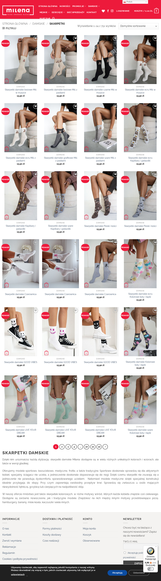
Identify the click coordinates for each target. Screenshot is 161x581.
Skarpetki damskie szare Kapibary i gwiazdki (60, 227)
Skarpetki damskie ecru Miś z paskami (21, 159)
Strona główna (15, 23)
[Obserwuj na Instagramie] (112, 11)
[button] (122, 11)
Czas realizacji (51, 540)
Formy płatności (52, 528)
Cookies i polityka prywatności (19, 558)
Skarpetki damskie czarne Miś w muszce (100, 91)
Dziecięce (57, 12)
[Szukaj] (53, 18)
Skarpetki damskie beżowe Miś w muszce (20, 91)
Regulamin (8, 552)
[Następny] (105, 447)
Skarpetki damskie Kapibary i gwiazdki (21, 227)
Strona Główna (48, 6)
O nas (5, 528)
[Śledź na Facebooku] (108, 11)
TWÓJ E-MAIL (130, 541)
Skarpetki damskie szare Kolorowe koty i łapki (140, 431)
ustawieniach (18, 574)
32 (99, 446)
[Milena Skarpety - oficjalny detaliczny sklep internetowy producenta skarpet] (18, 11)
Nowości (65, 6)
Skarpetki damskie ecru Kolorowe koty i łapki (140, 295)
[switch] (150, 569)
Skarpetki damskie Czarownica (20, 294)
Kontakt (92, 12)
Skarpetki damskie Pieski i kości (100, 226)
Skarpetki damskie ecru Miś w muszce (140, 91)
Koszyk (87, 534)
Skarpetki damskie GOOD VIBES (20, 362)
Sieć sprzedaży (76, 12)
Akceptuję (117, 572)
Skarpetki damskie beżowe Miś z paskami (60, 91)
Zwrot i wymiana (12, 540)
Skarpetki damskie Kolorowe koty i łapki (140, 363)
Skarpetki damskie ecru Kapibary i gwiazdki (140, 159)
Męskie (43, 12)
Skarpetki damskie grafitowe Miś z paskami (60, 159)
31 (93, 446)
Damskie (93, 6)
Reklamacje (9, 546)
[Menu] (156, 547)
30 (86, 446)
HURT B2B (45, 18)
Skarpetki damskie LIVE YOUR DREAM (20, 431)
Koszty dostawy (52, 534)
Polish (129, 2)
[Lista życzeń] (103, 11)
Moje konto (89, 528)
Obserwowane (91, 540)
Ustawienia (139, 572)
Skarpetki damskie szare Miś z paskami (100, 159)
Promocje (78, 6)
